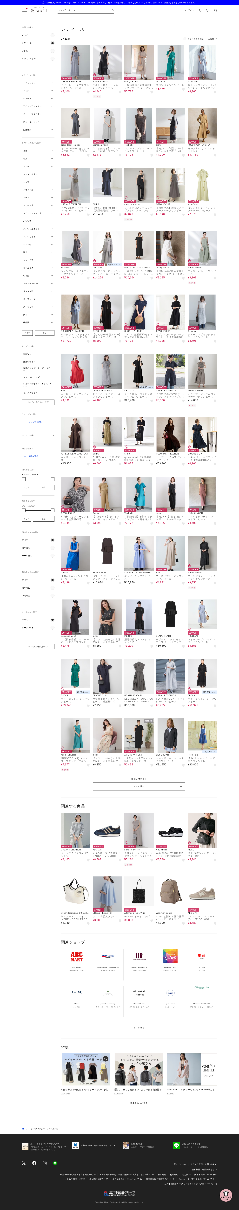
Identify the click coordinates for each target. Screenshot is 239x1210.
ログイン (190, 10)
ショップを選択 (35, 422)
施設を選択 (33, 456)
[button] (38, 35)
